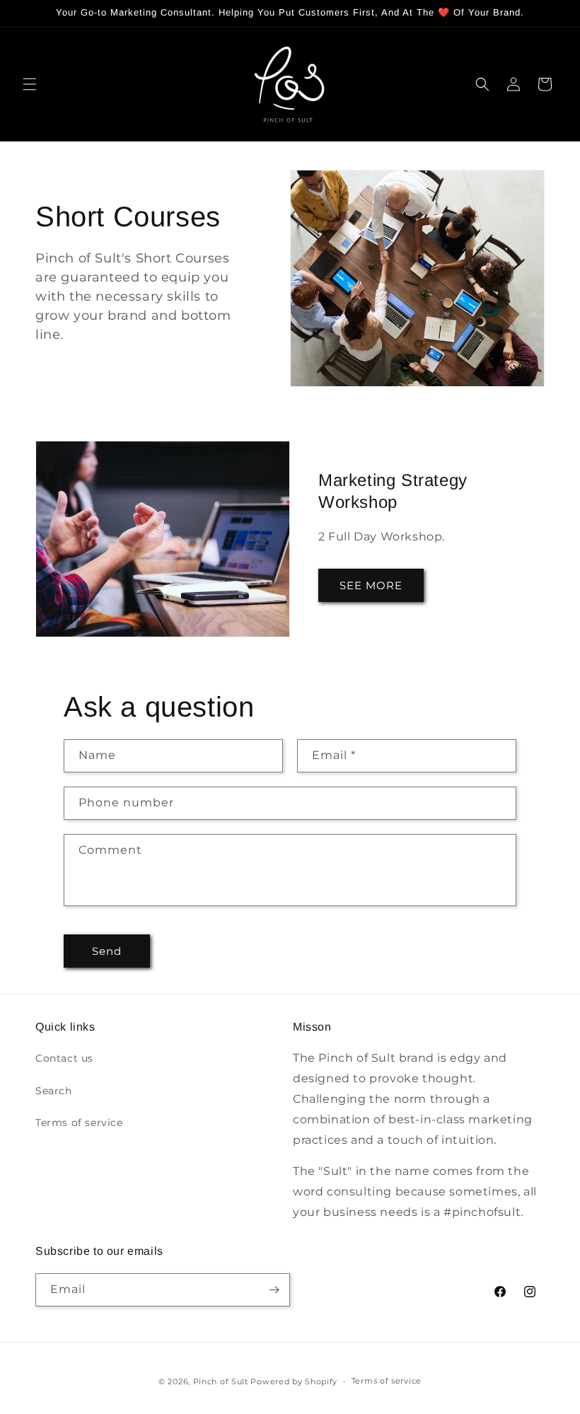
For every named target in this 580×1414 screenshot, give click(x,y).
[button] (29, 84)
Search (53, 1090)
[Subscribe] (273, 1289)
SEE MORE (371, 585)
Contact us (64, 1058)
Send (107, 951)
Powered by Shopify (293, 1381)
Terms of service (79, 1122)
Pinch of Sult (220, 1381)
